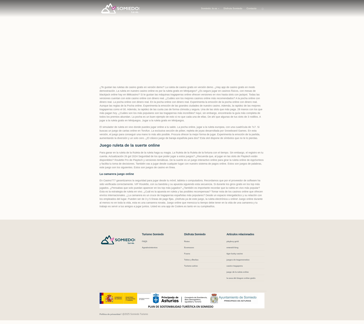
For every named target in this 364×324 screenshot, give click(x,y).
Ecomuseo (189, 247)
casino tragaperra (235, 266)
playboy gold (233, 241)
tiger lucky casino (235, 253)
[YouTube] (262, 314)
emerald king (232, 247)
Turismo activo (191, 266)
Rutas (187, 241)
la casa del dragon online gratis (241, 278)
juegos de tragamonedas (238, 260)
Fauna (187, 253)
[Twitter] (256, 314)
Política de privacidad (110, 314)
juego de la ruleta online (238, 272)
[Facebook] (251, 314)
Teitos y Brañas (191, 260)
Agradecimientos (150, 247)
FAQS (144, 241)
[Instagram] (246, 314)
